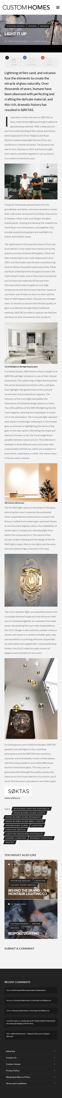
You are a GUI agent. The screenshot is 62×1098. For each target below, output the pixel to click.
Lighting (37, 825)
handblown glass (17, 825)
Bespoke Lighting (23, 933)
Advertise (10, 1051)
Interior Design (21, 881)
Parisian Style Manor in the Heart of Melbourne (32, 1000)
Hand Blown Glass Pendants (23, 817)
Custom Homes (16, 26)
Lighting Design (16, 829)
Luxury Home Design (23, 885)
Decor (32, 26)
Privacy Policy (12, 1070)
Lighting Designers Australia (24, 834)
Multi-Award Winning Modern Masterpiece (29, 990)
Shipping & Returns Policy (18, 1077)
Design (44, 26)
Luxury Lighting (16, 838)
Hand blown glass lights (29, 813)
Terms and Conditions (16, 1083)
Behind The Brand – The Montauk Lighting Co (29, 892)
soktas (10, 842)
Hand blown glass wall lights (24, 821)
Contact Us (11, 1057)
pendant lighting (41, 838)
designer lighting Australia (32, 809)
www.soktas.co (12, 797)
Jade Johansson (18, 41)
